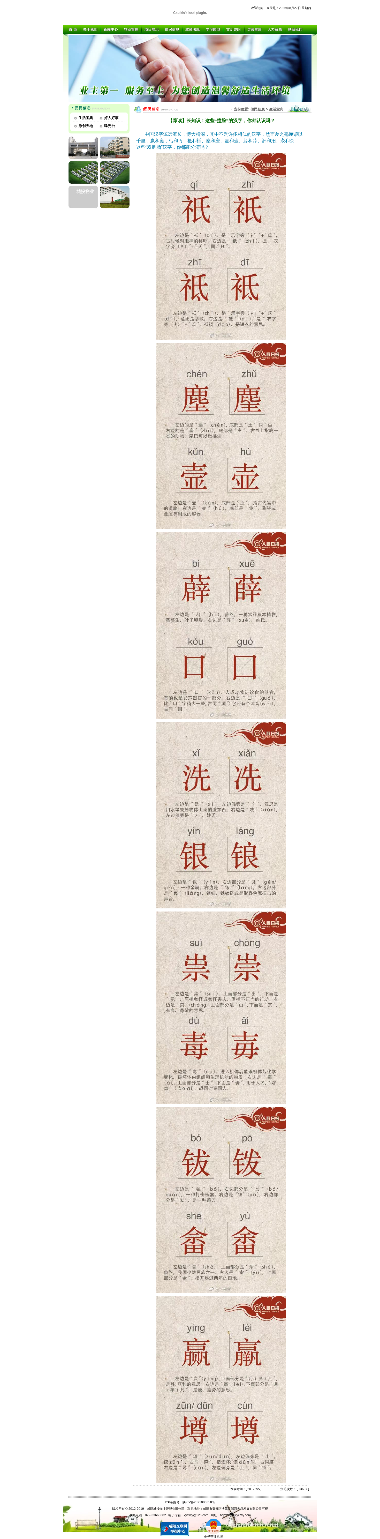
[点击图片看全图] (221, 338)
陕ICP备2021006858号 (199, 1502)
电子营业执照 (213, 1536)
